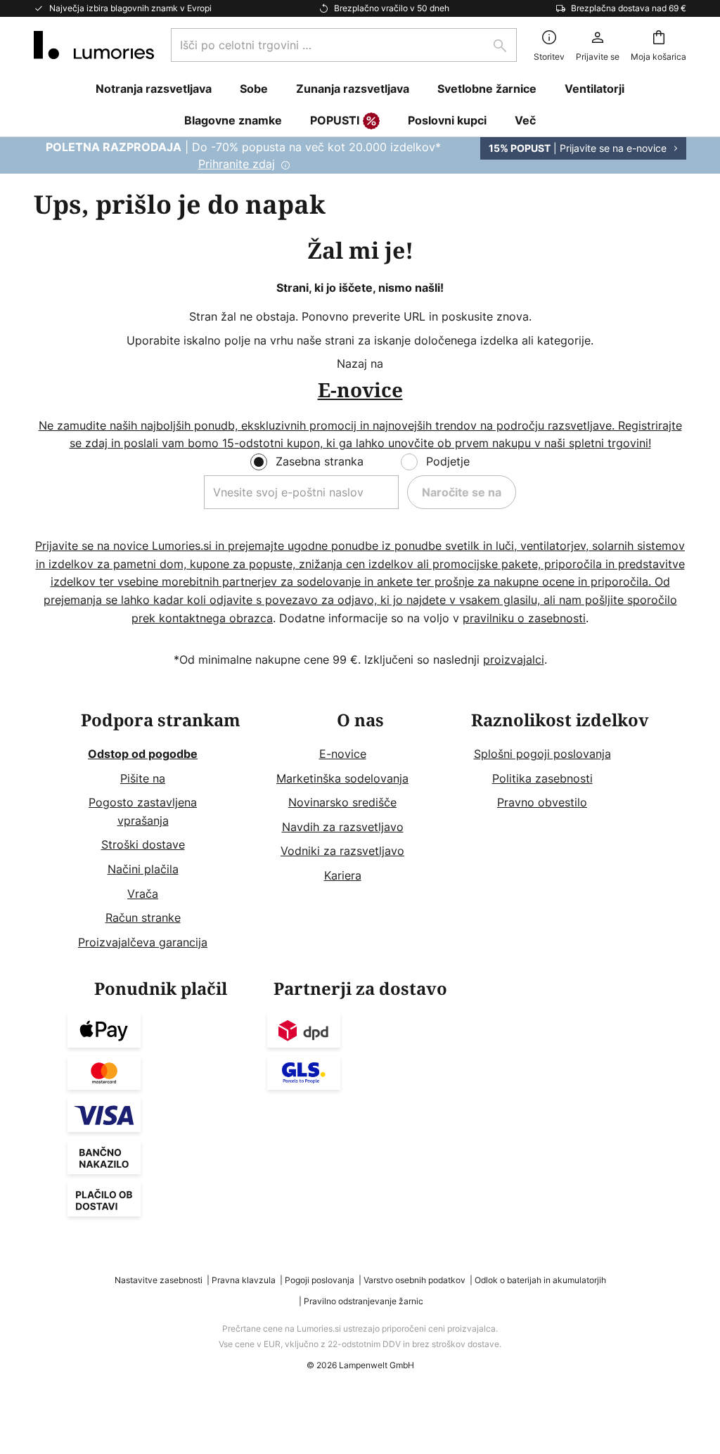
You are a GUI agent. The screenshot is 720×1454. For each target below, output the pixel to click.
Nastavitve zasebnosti (158, 1280)
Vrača (142, 893)
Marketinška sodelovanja (342, 778)
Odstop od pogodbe (143, 754)
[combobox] (344, 45)
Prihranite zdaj (236, 164)
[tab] (160, 831)
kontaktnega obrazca (216, 618)
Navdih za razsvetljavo (343, 827)
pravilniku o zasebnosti (524, 618)
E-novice (342, 753)
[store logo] (94, 45)
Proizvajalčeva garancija (142, 942)
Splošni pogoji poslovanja (542, 753)
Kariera (342, 875)
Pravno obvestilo (542, 802)
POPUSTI (334, 120)
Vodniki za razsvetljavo (342, 850)
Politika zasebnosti (542, 778)
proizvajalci (513, 659)
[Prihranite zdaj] (360, 155)
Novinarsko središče (342, 802)
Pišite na (142, 778)
